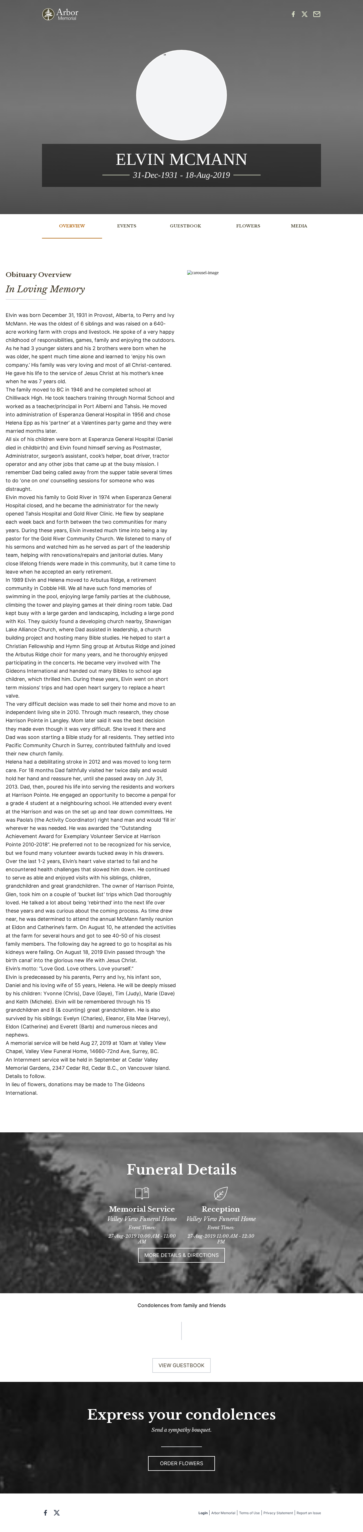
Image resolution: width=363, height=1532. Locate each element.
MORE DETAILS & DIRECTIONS (181, 1255)
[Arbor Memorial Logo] (60, 14)
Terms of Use (249, 1513)
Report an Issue (309, 1513)
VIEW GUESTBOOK (181, 1365)
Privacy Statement (278, 1513)
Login (203, 1513)
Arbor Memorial (223, 1513)
